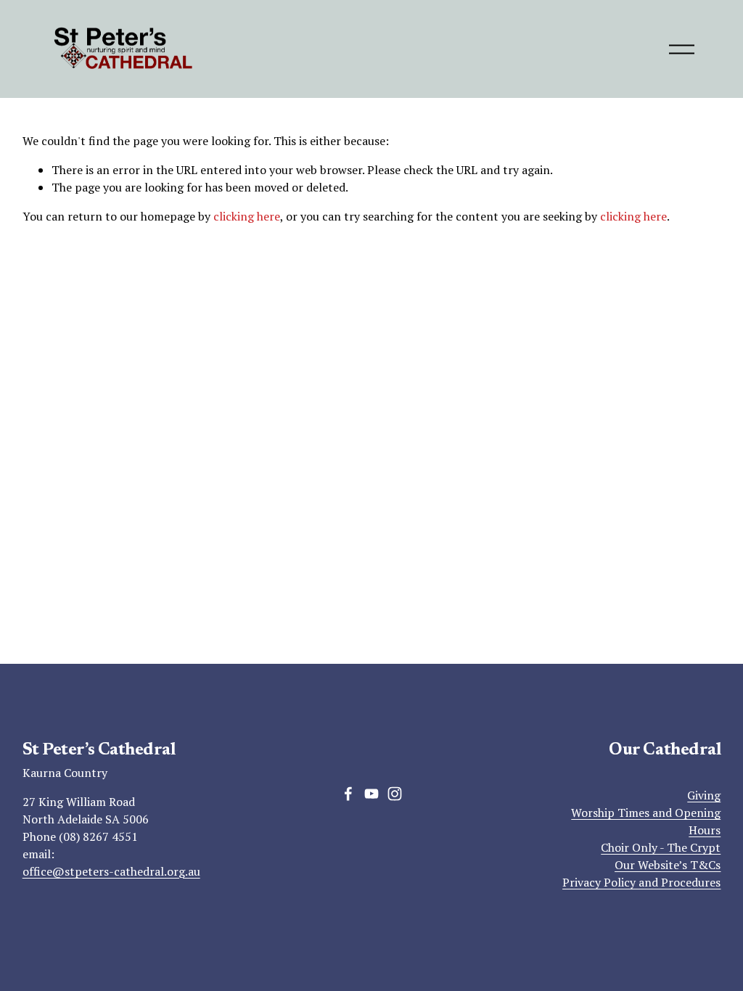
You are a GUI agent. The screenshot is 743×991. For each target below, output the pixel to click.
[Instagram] (394, 793)
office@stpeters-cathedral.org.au (111, 871)
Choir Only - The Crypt (661, 847)
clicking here (246, 216)
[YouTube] (371, 793)
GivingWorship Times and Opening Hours (646, 812)
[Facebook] (348, 793)
